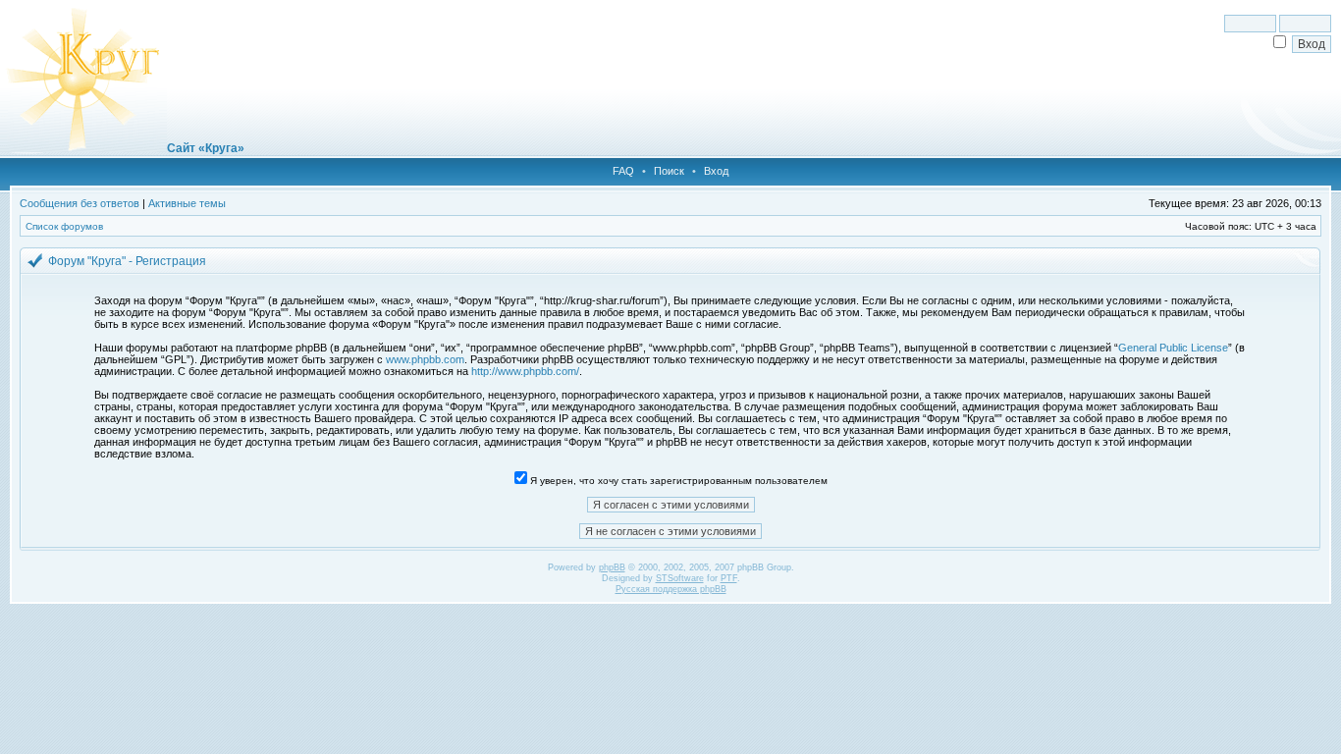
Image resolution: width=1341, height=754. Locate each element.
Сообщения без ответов (79, 203)
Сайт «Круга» (205, 148)
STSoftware (680, 578)
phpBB (612, 567)
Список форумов (64, 226)
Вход (716, 171)
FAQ (623, 171)
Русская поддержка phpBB (671, 589)
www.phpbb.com (425, 359)
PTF (729, 578)
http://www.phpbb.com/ (525, 371)
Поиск (669, 171)
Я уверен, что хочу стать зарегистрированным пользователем (677, 480)
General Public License (1173, 347)
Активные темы (187, 203)
